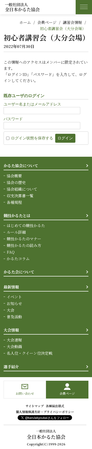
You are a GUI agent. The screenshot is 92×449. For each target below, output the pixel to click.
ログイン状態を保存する (32, 138)
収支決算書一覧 (20, 195)
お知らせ (14, 303)
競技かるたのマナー (24, 238)
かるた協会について (21, 165)
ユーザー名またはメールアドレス (32, 104)
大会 (10, 310)
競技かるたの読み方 (24, 245)
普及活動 (14, 316)
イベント (14, 296)
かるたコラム (18, 258)
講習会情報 (72, 22)
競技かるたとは (17, 215)
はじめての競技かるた (26, 225)
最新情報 (11, 286)
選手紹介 (11, 366)
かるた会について (19, 271)
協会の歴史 (16, 182)
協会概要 (14, 175)
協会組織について (22, 189)
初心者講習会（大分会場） (63, 28)
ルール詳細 (16, 232)
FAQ (11, 252)
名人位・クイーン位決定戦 (29, 353)
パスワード (13, 119)
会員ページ (46, 22)
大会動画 (14, 346)
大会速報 (14, 339)
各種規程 (14, 202)
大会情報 (11, 330)
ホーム (25, 22)
